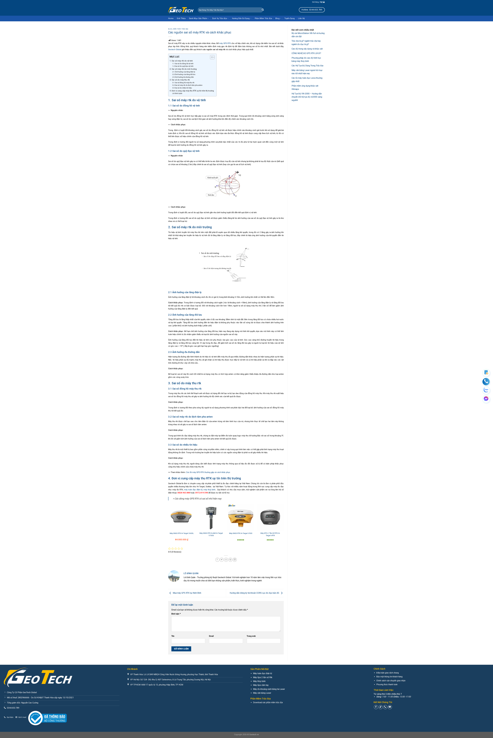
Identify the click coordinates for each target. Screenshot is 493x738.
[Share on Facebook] (217, 560)
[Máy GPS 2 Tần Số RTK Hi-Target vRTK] (270, 517)
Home (170, 18)
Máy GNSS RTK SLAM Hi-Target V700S (211, 534)
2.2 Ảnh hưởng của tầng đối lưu (183, 74)
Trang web (251, 636)
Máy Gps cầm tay (261, 685)
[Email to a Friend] (226, 560)
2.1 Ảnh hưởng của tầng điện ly (183, 72)
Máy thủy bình (259, 681)
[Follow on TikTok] (380, 707)
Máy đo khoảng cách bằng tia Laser (269, 689)
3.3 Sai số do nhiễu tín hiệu (182, 88)
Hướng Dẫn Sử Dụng (241, 18)
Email (211, 636)
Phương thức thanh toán (386, 684)
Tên (172, 636)
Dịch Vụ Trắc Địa (219, 18)
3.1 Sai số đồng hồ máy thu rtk (183, 83)
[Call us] (385, 707)
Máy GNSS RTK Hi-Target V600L (182, 533)
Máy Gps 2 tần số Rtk (262, 677)
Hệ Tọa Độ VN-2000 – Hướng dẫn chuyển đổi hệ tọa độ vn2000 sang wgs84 (307, 96)
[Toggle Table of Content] (211, 57)
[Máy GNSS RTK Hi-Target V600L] (181, 517)
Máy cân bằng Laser (262, 693)
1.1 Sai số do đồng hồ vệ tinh (182, 64)
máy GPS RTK (225, 43)
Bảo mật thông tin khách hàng (389, 676)
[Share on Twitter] (222, 560)
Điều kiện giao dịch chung (387, 673)
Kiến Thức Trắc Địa (180, 29)
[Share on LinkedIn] (235, 560)
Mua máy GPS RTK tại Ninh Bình (187, 593)
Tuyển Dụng (290, 18)
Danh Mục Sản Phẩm (198, 18)
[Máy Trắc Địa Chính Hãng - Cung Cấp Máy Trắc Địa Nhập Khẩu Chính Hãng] (181, 9)
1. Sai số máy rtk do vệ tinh (181, 61)
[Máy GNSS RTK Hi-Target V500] (240, 517)
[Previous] (168, 525)
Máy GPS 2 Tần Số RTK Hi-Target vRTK (270, 534)
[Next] (284, 525)
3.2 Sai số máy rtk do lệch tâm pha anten (187, 85)
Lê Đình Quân (177, 93)
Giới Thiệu (181, 18)
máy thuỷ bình (209, 489)
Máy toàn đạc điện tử (262, 673)
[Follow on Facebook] (376, 707)
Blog (277, 18)
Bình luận (176, 614)
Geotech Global (174, 49)
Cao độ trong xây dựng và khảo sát (307, 49)
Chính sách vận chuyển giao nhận (390, 680)
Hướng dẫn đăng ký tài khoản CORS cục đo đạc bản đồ (255, 593)
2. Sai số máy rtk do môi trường (183, 69)
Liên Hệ (301, 18)
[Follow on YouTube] (390, 707)
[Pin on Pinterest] (230, 560)
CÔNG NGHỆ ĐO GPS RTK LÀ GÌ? (306, 53)
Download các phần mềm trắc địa (268, 702)
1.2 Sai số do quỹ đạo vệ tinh (182, 66)
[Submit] (263, 9)
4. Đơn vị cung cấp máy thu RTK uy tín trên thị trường (192, 91)
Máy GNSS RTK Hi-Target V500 (240, 533)
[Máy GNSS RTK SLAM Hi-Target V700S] (211, 517)
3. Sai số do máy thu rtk (180, 80)
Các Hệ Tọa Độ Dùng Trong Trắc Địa (307, 65)
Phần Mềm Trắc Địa (263, 18)
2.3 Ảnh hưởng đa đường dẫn (183, 77)
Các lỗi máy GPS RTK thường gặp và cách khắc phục (208, 472)
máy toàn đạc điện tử (193, 489)
